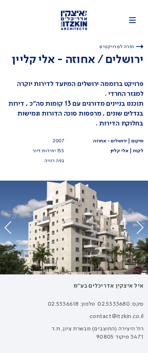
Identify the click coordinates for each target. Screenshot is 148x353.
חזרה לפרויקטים (116, 46)
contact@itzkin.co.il (116, 316)
